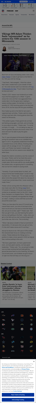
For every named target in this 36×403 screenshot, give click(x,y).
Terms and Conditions (8, 367)
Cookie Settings (17, 391)
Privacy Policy (25, 369)
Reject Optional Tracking (18, 394)
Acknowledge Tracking (18, 399)
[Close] (34, 361)
